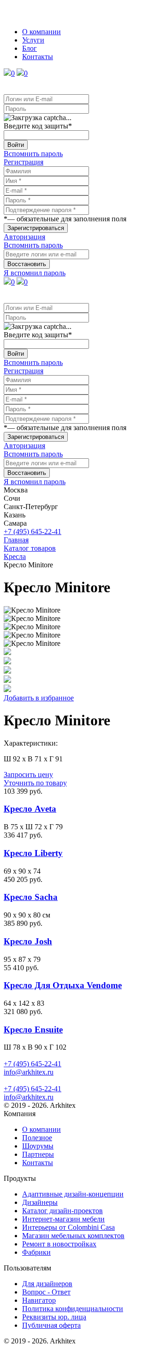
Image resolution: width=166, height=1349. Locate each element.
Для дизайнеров (47, 1284)
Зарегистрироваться (35, 228)
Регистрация (23, 162)
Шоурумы (37, 1146)
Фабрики (36, 1252)
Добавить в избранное (39, 698)
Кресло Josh (28, 941)
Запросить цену (28, 774)
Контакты (37, 57)
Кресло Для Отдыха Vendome (63, 985)
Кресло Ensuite (33, 1029)
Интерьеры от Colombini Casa (68, 1227)
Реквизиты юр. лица (54, 1317)
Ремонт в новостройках (59, 1244)
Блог (29, 48)
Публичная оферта (51, 1325)
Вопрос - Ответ (46, 1292)
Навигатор (39, 1300)
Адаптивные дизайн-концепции (73, 1194)
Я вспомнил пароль (34, 273)
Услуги (33, 40)
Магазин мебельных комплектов (73, 1236)
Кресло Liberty (33, 853)
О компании (41, 32)
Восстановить (26, 264)
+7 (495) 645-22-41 (32, 531)
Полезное (37, 1138)
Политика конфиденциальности (72, 1309)
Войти (15, 144)
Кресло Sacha (31, 897)
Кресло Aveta (30, 809)
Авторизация (24, 237)
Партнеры (38, 1154)
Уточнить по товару (35, 783)
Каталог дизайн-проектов (62, 1211)
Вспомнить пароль (33, 154)
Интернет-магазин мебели (63, 1219)
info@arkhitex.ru (28, 1072)
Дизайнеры (40, 1202)
